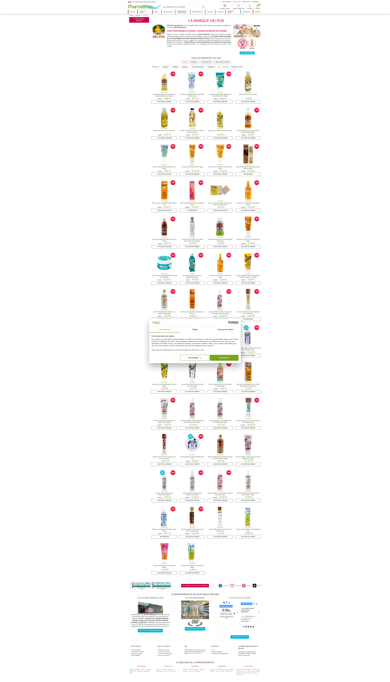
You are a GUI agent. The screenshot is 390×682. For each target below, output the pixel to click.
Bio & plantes (168, 12)
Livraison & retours (164, 652)
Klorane (191, 671)
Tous (185, 62)
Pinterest (249, 586)
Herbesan (249, 669)
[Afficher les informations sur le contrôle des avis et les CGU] (234, 613)
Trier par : (226, 67)
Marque (211, 67)
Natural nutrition (241, 671)
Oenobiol (231, 669)
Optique (210, 12)
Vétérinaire (246, 12)
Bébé (156, 12)
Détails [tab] (195, 329)
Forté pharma (240, 669)
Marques (255, 2)
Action (165, 67)
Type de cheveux (197, 67)
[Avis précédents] (237, 612)
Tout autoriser (224, 358)
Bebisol (202, 669)
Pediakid (197, 671)
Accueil (131, 15)
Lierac (217, 671)
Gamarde (146, 671)
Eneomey (140, 671)
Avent (190, 669)
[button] (250, 7)
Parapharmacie (197, 12)
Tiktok (259, 586)
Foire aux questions (164, 655)
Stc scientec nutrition (221, 669)
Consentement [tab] (164, 329)
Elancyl (227, 671)
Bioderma (170, 669)
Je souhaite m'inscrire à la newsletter (195, 586)
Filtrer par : (156, 67)
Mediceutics (132, 671)
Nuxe (165, 671)
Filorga (131, 669)
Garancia (148, 669)
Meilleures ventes (222, 62)
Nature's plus (246, 673)
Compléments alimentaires (182, 11)
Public (184, 67)
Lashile (222, 671)
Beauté (132, 12)
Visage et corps (142, 11)
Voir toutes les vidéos (247, 53)
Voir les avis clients (240, 637)
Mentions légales (217, 652)
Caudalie (137, 669)
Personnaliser (193, 358)
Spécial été (236, 2)
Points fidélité (136, 655)
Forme (175, 67)
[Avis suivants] (259, 612)
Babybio (195, 669)
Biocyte (212, 669)
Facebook (226, 586)
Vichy (130, 673)
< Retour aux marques (139, 20)
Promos (257, 12)
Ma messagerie (136, 650)
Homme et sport (231, 11)
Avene (143, 669)
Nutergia (254, 673)
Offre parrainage (137, 653)
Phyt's (174, 671)
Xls (231, 671)
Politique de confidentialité (220, 653)
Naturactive (256, 669)
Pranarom (239, 674)
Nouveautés (226, 2)
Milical (212, 671)
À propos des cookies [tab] (225, 329)
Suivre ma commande (138, 652)
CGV (213, 650)
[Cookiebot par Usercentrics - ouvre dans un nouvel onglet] (229, 322)
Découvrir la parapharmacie (150, 630)
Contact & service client (165, 653)
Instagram (237, 586)
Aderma (158, 669)
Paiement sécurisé (163, 650)
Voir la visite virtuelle (195, 629)
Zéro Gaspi (246, 2)
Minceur (220, 12)
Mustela (185, 671)
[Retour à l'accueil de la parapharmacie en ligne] (144, 6)
